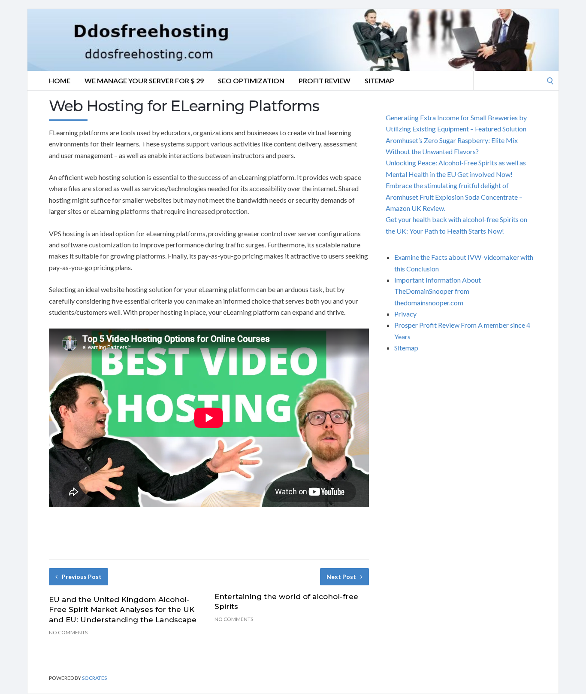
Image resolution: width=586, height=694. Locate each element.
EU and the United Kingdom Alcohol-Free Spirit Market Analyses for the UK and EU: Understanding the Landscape (122, 609)
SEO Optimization (251, 80)
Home (59, 80)
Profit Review (324, 80)
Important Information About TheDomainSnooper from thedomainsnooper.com (437, 291)
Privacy (405, 314)
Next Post (341, 576)
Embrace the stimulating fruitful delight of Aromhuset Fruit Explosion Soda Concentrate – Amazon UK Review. (454, 196)
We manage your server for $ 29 (144, 80)
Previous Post (82, 576)
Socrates (94, 678)
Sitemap (379, 80)
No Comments (68, 632)
